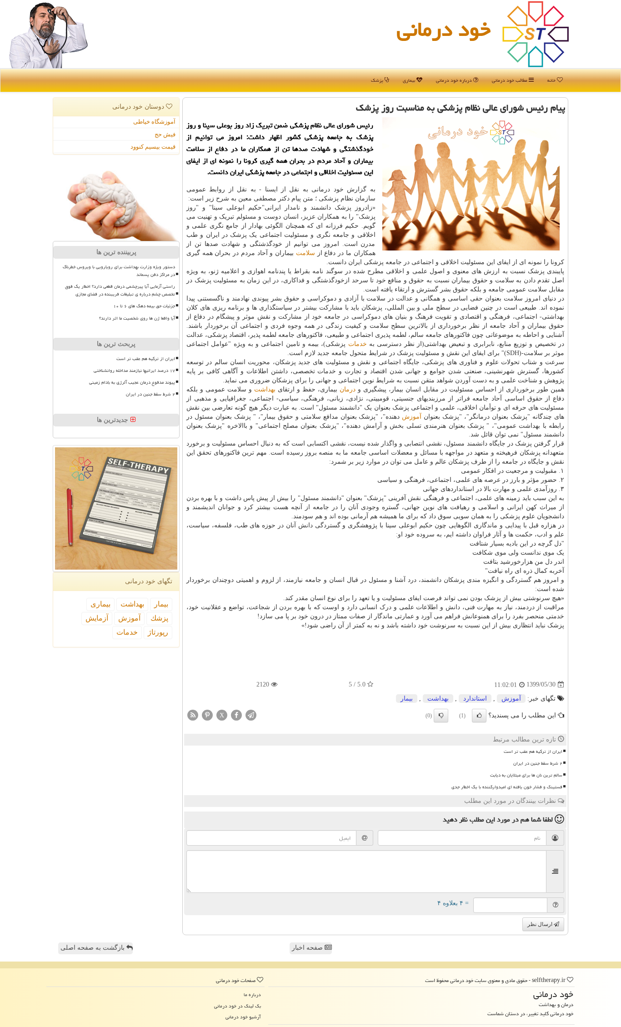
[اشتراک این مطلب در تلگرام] (251, 714)
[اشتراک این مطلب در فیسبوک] (236, 714)
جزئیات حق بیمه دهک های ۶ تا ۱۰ (144, 306)
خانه (552, 80)
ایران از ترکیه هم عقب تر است (533, 751)
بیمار (407, 698)
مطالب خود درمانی (510, 80)
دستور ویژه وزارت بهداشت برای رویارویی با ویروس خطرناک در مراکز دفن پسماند (119, 270)
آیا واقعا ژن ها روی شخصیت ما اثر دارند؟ (137, 318)
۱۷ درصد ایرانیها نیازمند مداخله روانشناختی (134, 370)
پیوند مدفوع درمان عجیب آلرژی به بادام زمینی (132, 382)
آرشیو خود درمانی (243, 1017)
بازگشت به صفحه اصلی (93, 947)
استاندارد (475, 698)
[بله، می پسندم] (479, 715)
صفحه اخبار (308, 947)
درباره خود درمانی (454, 80)
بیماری (409, 80)
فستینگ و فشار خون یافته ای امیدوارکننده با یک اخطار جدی (506, 787)
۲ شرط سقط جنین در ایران (537, 763)
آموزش (411, 416)
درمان (348, 389)
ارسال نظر (540, 924)
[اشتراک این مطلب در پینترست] (207, 714)
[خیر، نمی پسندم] (441, 715)
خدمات (357, 344)
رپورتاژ (158, 632)
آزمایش (96, 618)
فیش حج (165, 134)
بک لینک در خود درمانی (237, 1006)
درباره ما (252, 994)
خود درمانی (444, 29)
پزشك (159, 618)
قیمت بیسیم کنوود (152, 146)
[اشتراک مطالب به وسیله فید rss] (192, 714)
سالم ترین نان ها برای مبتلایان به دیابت (526, 775)
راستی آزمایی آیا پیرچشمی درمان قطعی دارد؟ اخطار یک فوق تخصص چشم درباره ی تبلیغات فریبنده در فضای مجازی (120, 290)
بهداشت (264, 389)
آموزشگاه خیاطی (154, 121)
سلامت (305, 253)
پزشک (378, 80)
